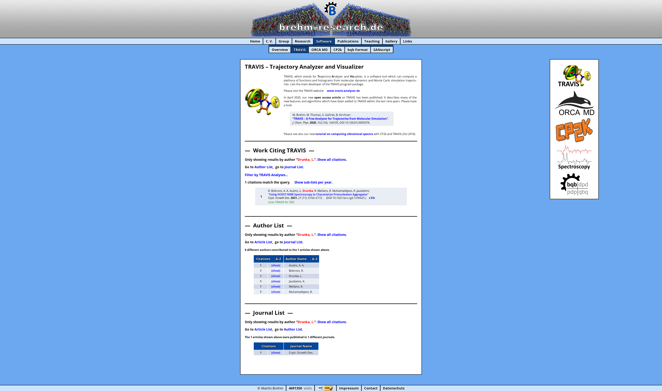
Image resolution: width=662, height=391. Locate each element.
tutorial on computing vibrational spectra (344, 134)
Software (324, 41)
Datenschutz (394, 388)
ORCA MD (319, 49)
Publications (348, 41)
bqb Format (358, 49)
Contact (371, 388)
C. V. (269, 41)
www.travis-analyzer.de (343, 91)
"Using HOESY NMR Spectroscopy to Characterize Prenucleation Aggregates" (318, 194)
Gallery (391, 41)
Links (407, 41)
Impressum (349, 388)
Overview (280, 49)
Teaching (372, 41)
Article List (263, 242)
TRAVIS (300, 49)
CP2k (337, 49)
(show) (275, 265)
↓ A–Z (277, 259)
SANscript (381, 49)
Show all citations (331, 159)
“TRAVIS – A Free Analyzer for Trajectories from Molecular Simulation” (340, 119)
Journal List (293, 167)
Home (255, 41)
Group (284, 41)
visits (300, 388)
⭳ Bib (372, 198)
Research (302, 41)
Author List (263, 167)
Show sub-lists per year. (313, 182)
